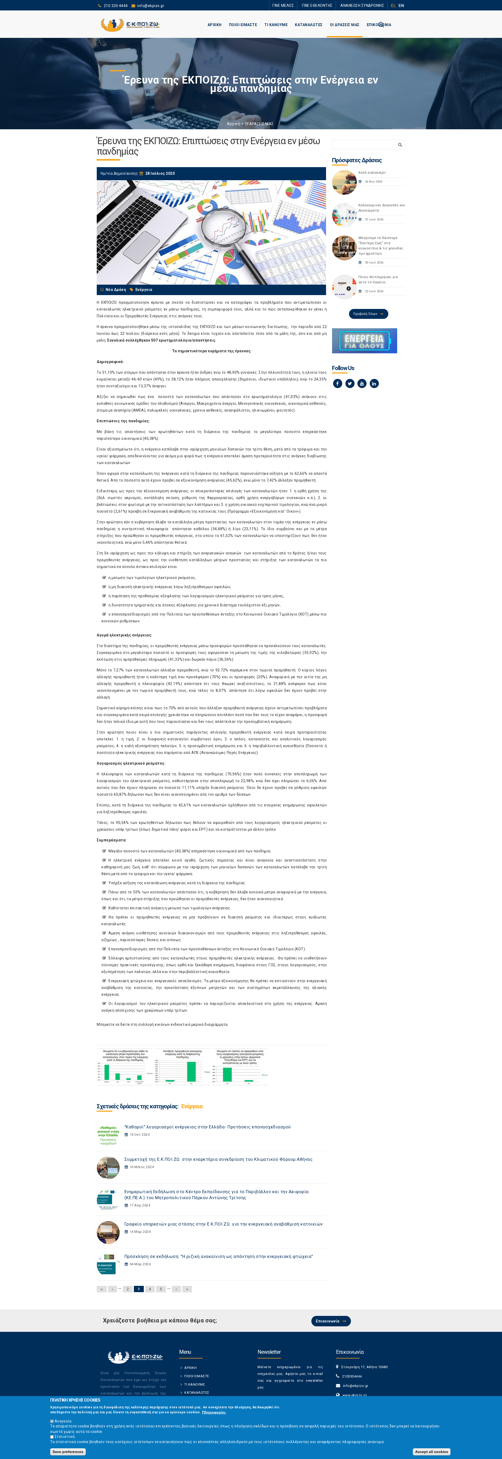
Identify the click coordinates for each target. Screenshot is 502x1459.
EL (393, 5)
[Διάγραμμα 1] (125, 1066)
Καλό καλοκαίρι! (372, 172)
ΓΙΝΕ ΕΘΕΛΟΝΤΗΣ (326, 5)
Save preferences (68, 1452)
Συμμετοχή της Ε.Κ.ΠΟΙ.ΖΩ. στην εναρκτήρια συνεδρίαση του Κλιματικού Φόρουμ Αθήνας (218, 1159)
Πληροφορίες (214, 1412)
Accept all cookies (431, 1452)
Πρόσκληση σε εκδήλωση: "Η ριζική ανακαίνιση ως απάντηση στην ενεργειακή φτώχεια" (218, 1256)
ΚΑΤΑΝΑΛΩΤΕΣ (309, 25)
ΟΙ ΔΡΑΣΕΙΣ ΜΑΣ (345, 25)
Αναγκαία (63, 1421)
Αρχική (233, 124)
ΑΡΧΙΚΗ (215, 25)
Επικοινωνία (328, 1321)
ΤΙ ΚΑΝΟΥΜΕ (276, 25)
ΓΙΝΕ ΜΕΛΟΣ (298, 5)
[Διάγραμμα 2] (182, 1066)
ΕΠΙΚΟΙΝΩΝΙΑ (379, 25)
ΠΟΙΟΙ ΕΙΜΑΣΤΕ (243, 25)
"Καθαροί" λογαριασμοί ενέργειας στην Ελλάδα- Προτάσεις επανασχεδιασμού (207, 1126)
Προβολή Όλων (365, 314)
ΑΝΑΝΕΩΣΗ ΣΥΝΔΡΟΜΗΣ (365, 5)
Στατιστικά (65, 1436)
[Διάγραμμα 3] (239, 1066)
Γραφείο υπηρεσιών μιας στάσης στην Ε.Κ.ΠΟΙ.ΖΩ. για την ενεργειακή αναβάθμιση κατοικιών (223, 1224)
